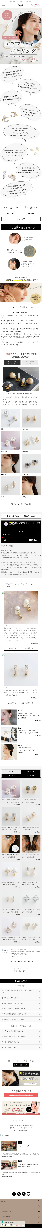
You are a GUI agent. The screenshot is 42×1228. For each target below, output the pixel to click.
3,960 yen (38, 735)
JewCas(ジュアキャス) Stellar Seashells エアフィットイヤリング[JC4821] (29, 715)
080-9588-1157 (9, 1177)
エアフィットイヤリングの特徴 (11, 207)
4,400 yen (38, 755)
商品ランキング (11, 213)
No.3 (20, 711)
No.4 (20, 728)
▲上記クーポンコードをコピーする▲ (21, 1095)
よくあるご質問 (21, 219)
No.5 (20, 745)
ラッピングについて (16, 956)
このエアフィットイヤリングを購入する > (21, 648)
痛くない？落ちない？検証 (31, 207)
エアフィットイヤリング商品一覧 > (21, 504)
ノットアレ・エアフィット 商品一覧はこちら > (21, 970)
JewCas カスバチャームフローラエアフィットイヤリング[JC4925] (28, 750)
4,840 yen (38, 720)
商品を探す (31, 213)
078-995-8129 (9, 1156)
